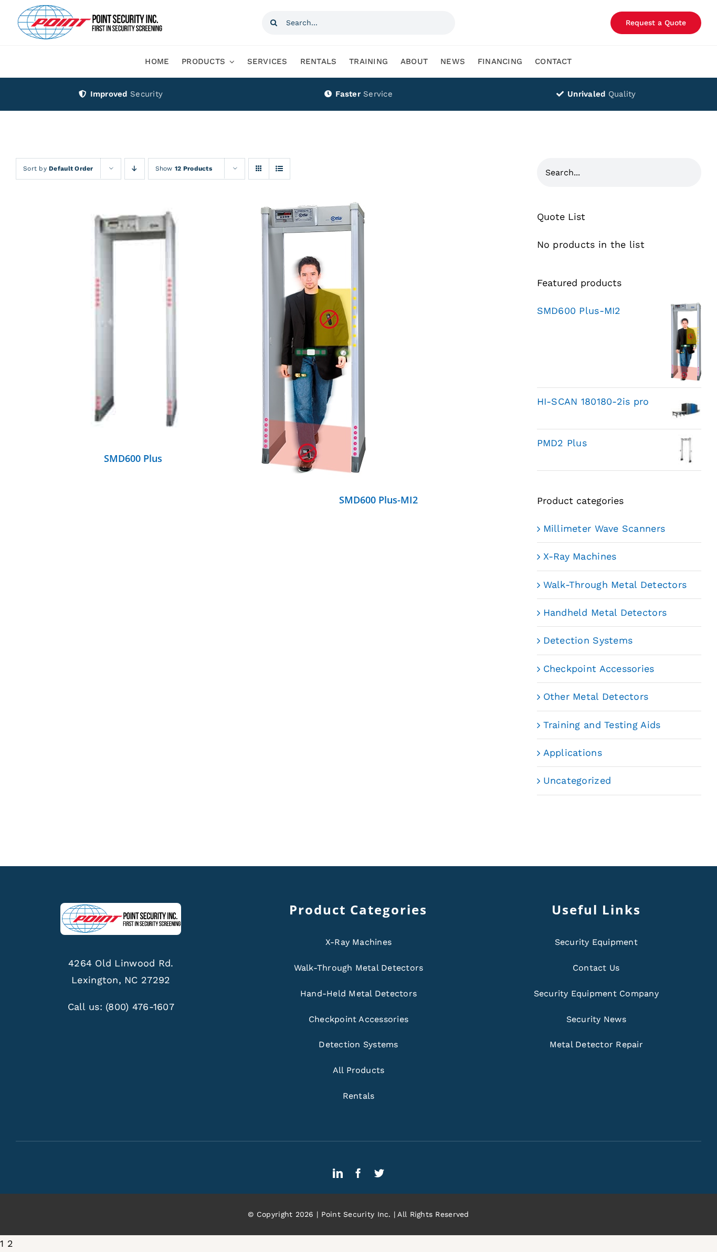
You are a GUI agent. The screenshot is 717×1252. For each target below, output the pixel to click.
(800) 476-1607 (140, 1006)
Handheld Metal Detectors (605, 612)
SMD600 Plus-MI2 (378, 499)
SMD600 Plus (133, 458)
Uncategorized (577, 780)
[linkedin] (338, 1173)
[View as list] (279, 169)
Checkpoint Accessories (599, 668)
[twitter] (379, 1173)
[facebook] (358, 1173)
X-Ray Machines (580, 556)
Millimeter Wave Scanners (604, 528)
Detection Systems (588, 640)
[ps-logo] (89, 7)
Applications (572, 752)
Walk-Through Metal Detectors (615, 584)
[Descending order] (134, 169)
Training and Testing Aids (602, 724)
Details (133, 321)
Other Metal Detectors (596, 696)
